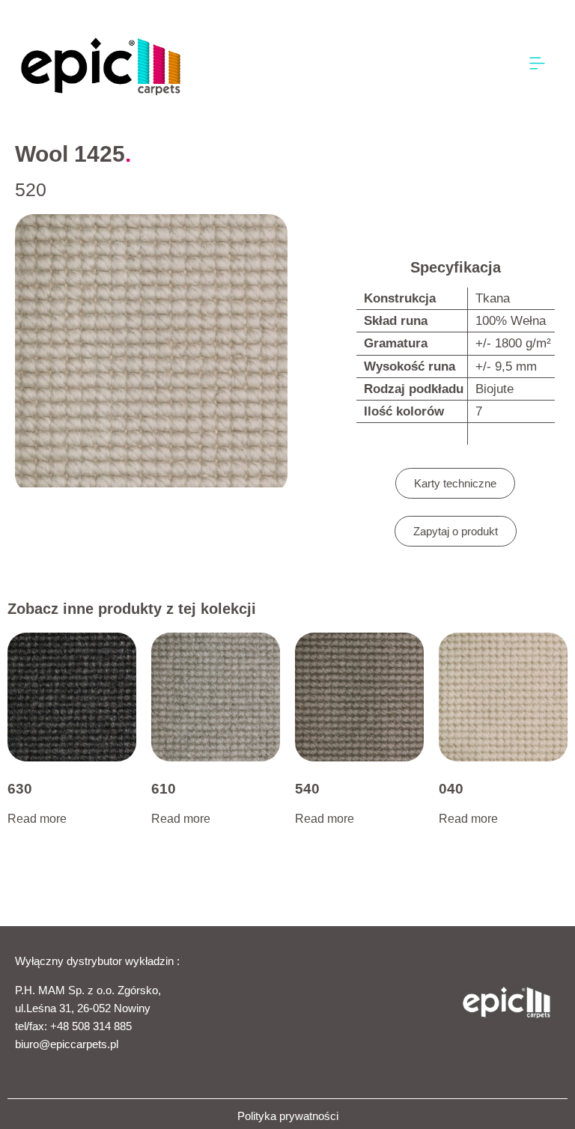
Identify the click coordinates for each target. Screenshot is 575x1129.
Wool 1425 (70, 153)
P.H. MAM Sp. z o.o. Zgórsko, (88, 990)
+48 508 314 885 (91, 1026)
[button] (538, 64)
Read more (37, 818)
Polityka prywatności (287, 1116)
